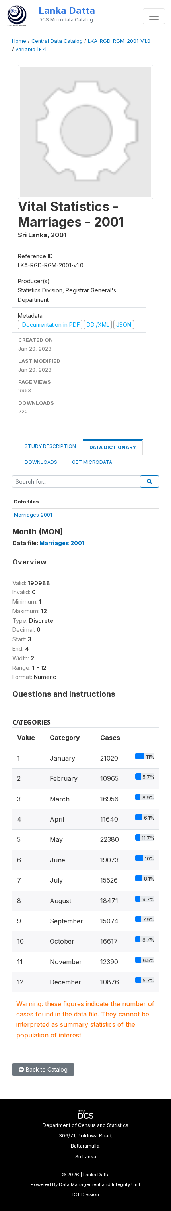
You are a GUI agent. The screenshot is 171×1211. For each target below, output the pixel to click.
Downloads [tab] (41, 462)
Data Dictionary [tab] (112, 447)
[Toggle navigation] (154, 16)
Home (19, 41)
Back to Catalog (46, 1069)
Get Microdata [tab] (91, 462)
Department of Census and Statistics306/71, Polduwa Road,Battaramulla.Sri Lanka (85, 1141)
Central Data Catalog (57, 41)
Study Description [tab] (50, 446)
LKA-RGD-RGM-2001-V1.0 (119, 41)
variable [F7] (31, 49)
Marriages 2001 (33, 514)
